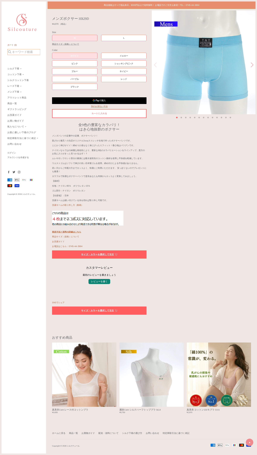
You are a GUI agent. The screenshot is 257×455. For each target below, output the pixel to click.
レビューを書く (99, 281)
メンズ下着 (13, 91)
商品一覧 (12, 103)
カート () (12, 45)
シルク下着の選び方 (132, 433)
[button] (177, 117)
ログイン (11, 153)
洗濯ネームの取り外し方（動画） (67, 205)
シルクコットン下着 (18, 80)
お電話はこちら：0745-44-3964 (67, 246)
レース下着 (13, 86)
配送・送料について (108, 433)
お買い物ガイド (15, 120)
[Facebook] (9, 172)
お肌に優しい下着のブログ (21, 132)
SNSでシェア (58, 302)
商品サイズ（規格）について (65, 44)
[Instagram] (19, 172)
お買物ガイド (88, 433)
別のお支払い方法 (99, 106)
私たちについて (15, 126)
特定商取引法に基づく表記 (21, 138)
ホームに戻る (58, 433)
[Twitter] (14, 172)
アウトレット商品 (16, 97)
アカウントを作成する (18, 157)
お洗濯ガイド (14, 115)
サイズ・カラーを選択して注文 (97, 254)
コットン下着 (14, 74)
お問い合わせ (14, 144)
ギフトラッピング (16, 109)
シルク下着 (13, 68)
